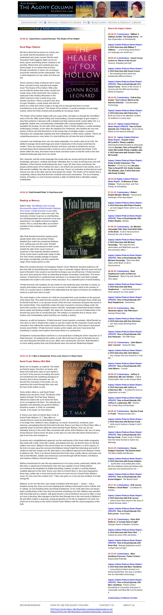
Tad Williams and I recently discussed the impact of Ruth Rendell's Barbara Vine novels (40, 208)
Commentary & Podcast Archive (123, 598)
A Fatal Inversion (38, 211)
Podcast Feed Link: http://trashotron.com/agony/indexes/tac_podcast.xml (81, 612)
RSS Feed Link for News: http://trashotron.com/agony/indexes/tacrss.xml (82, 609)
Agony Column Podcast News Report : (125, 45)
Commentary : (124, 34)
